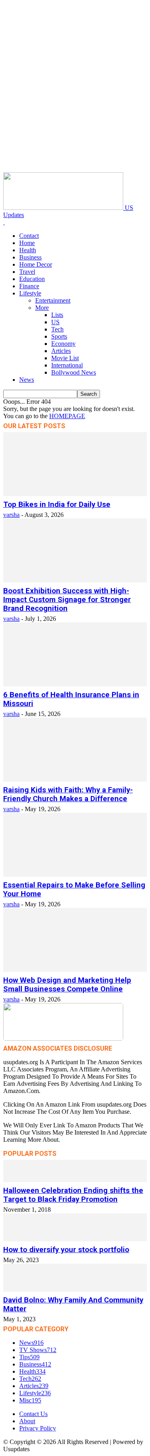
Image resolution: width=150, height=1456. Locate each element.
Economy (63, 343)
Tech (57, 329)
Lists (57, 314)
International (67, 365)
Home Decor (35, 264)
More (42, 307)
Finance (29, 286)
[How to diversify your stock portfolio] (75, 1239)
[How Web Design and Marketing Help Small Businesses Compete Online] (75, 969)
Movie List (65, 358)
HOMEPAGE (67, 416)
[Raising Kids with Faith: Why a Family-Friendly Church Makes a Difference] (75, 779)
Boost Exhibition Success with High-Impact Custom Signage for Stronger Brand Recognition (67, 599)
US (55, 322)
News (26, 379)
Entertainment (52, 300)
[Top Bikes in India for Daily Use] (75, 494)
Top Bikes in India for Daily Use (56, 504)
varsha (11, 514)
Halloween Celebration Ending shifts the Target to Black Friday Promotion (73, 1195)
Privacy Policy (37, 1428)
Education (32, 278)
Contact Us (33, 1413)
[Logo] (4, 222)
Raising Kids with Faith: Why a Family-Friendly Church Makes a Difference (68, 794)
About (27, 1421)
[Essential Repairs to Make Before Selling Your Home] (75, 874)
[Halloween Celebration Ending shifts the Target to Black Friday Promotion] (75, 1180)
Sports (59, 336)
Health (27, 250)
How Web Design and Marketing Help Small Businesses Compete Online (67, 984)
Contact (29, 235)
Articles (61, 350)
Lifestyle (30, 293)
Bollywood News (73, 372)
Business (30, 257)
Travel (27, 271)
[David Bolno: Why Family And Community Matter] (75, 1289)
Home (27, 242)
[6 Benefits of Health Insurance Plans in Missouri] (75, 684)
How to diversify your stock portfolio (66, 1249)
